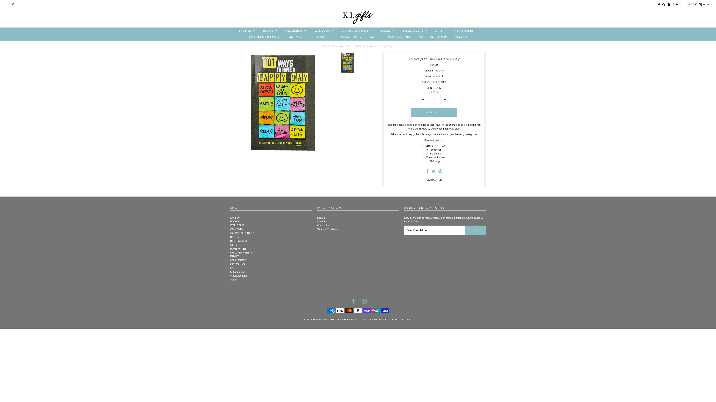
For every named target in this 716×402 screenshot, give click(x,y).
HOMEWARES (464, 30)
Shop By (245, 30)
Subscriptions (399, 37)
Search (461, 37)
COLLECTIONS (319, 37)
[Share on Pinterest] (440, 172)
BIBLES (385, 30)
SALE (372, 37)
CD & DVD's (322, 30)
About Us (322, 221)
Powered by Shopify (398, 319)
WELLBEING (293, 30)
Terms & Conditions (327, 229)
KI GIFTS (332, 319)
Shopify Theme (349, 319)
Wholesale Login (433, 37)
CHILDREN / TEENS (262, 37)
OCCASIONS (349, 37)
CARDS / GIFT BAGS (355, 30)
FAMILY (293, 37)
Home (326, 46)
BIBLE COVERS (412, 30)
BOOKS (268, 30)
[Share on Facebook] (427, 172)
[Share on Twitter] (433, 172)
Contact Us (323, 225)
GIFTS (439, 30)
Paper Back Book (342, 46)
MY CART (696, 4)
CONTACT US (434, 179)
